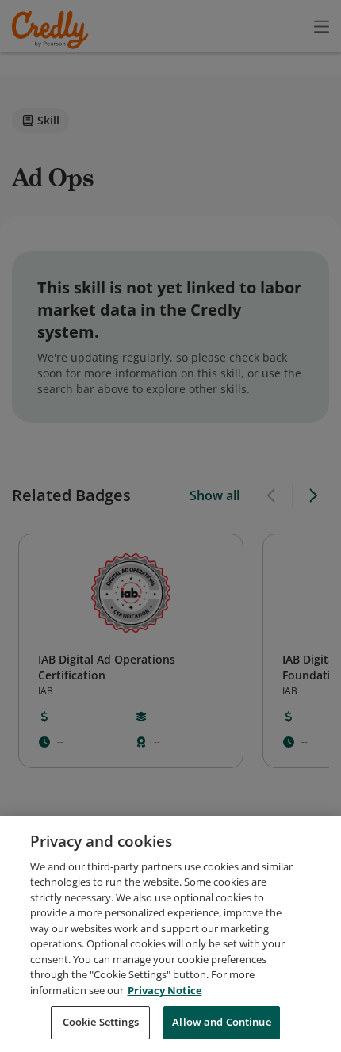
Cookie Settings (101, 1022)
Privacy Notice (165, 990)
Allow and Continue (221, 1022)
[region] (170, 934)
